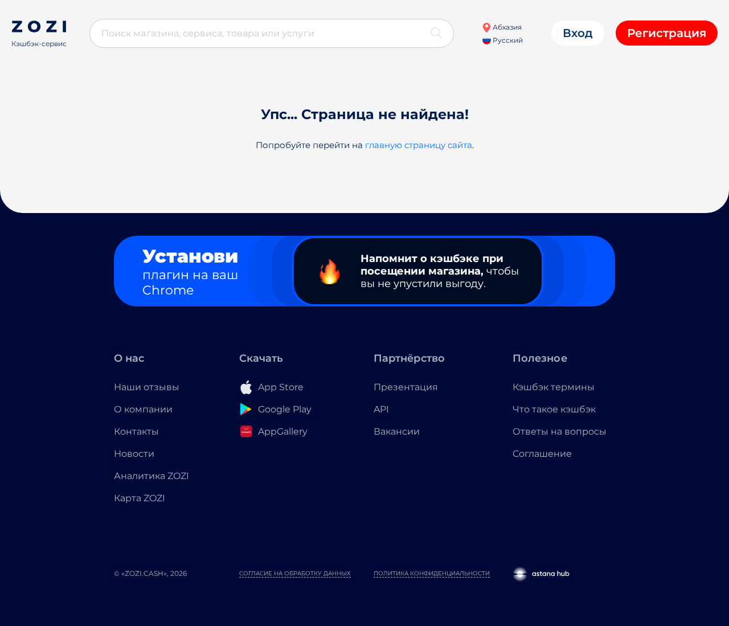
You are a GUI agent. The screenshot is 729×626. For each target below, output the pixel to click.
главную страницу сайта (418, 145)
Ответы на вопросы (560, 431)
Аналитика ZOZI (151, 475)
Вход (578, 33)
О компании (143, 409)
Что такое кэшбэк (554, 409)
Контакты (136, 431)
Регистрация (666, 33)
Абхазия (506, 27)
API (381, 409)
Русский (507, 40)
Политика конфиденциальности (432, 573)
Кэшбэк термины (554, 387)
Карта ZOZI (139, 498)
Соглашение (542, 453)
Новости (134, 453)
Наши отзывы (146, 387)
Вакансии (397, 431)
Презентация (406, 387)
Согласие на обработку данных (295, 573)
